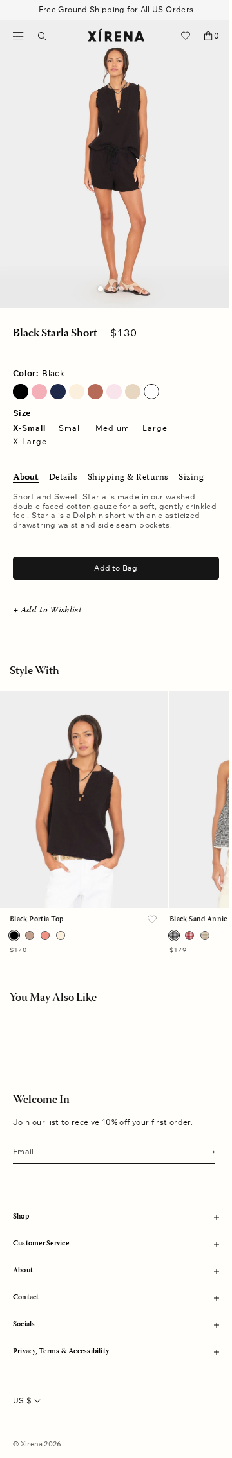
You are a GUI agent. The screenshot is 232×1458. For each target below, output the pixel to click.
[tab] (100, 288)
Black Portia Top (37, 919)
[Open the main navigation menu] (18, 36)
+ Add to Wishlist (47, 610)
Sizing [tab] (191, 478)
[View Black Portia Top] (84, 799)
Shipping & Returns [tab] (128, 478)
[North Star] (58, 391)
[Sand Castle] (204, 935)
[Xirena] (116, 36)
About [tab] (26, 478)
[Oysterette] (76, 391)
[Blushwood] (45, 935)
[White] (151, 391)
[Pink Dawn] (114, 391)
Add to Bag (115, 568)
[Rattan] (132, 391)
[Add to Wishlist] (152, 920)
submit (208, 1151)
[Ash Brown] (29, 935)
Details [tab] (63, 478)
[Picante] (95, 391)
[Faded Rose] (39, 391)
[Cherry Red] (189, 935)
